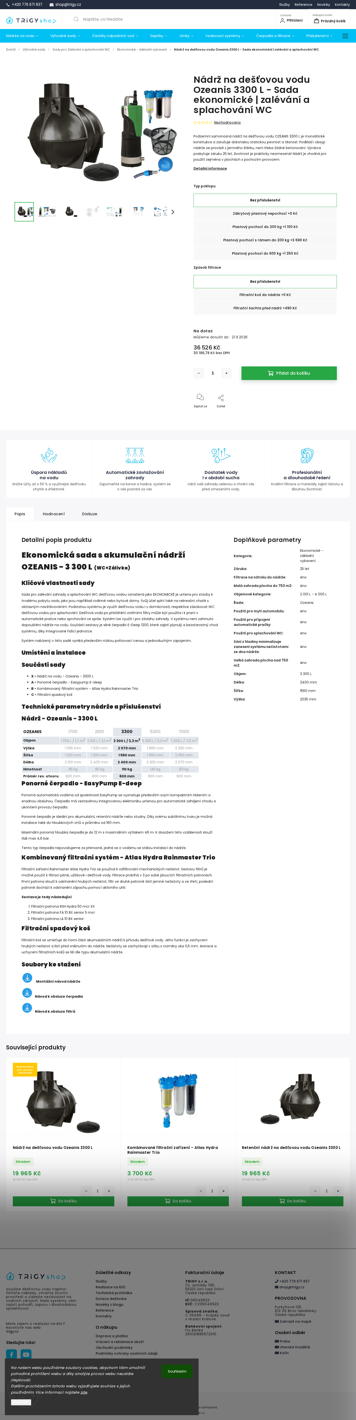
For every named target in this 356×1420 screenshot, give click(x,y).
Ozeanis (307, 602)
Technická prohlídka (114, 1293)
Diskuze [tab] (89, 513)
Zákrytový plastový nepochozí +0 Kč (265, 213)
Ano (303, 577)
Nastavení (21, 1402)
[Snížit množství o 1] (198, 373)
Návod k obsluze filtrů (55, 1011)
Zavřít (328, 414)
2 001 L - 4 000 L (313, 594)
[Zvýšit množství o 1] (226, 373)
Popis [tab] (20, 513)
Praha (284, 1341)
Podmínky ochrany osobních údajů (127, 1353)
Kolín (284, 1353)
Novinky (323, 4)
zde (83, 1392)
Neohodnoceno (227, 122)
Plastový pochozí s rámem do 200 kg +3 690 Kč (265, 240)
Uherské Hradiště (294, 1347)
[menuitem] (25, 36)
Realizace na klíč (110, 1287)
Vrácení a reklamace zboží (120, 1342)
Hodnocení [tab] (54, 513)
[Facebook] (11, 1354)
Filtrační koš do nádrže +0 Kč (265, 294)
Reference (303, 4)
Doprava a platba (112, 1336)
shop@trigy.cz (291, 1287)
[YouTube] (26, 1354)
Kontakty (342, 4)
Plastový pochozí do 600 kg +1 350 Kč (265, 253)
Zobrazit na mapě (295, 1321)
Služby (284, 4)
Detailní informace (210, 168)
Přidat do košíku (293, 373)
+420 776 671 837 (294, 1281)
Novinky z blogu (109, 1304)
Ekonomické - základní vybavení (311, 555)
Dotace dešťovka (111, 1299)
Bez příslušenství (265, 200)
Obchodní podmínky (114, 1348)
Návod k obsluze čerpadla (59, 996)
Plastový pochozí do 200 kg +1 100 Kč (265, 226)
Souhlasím (177, 1371)
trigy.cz (12, 1331)
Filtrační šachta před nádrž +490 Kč (265, 308)
